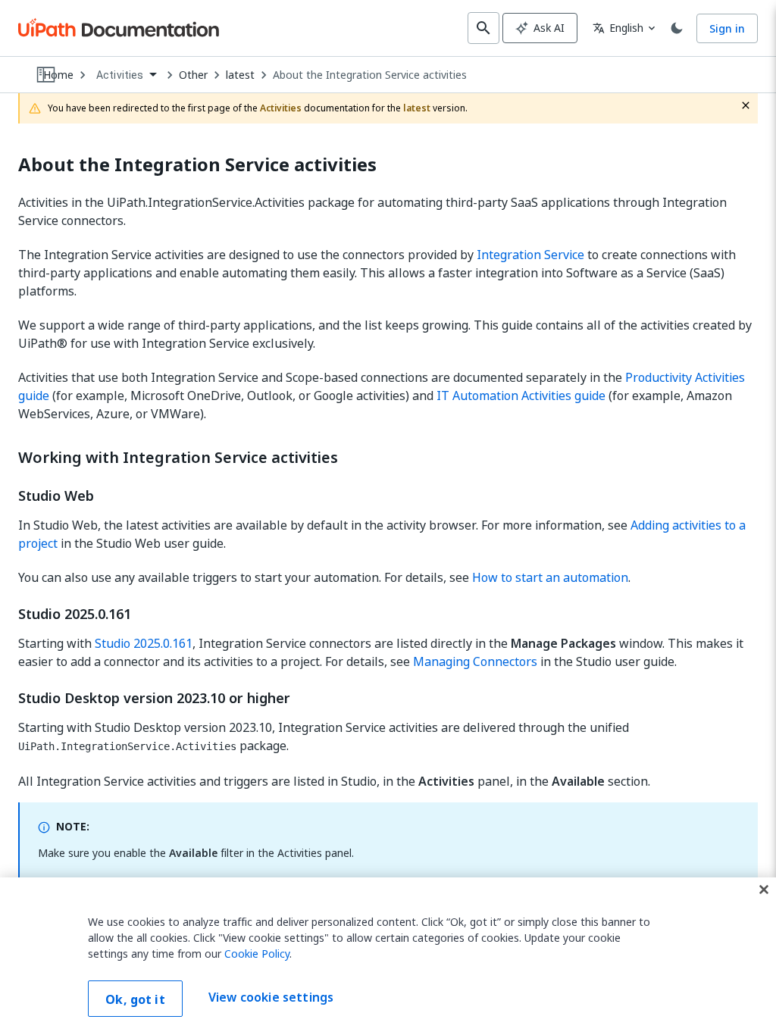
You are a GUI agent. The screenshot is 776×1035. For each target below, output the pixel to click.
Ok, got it (135, 999)
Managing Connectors (475, 661)
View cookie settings (270, 997)
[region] (388, 956)
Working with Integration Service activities (178, 457)
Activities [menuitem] (120, 75)
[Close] (763, 889)
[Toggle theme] (676, 28)
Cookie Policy (256, 954)
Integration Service (530, 254)
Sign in (727, 28)
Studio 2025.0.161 (143, 643)
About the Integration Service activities (370, 75)
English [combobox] (618, 28)
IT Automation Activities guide (520, 395)
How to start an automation (550, 577)
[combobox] (126, 75)
